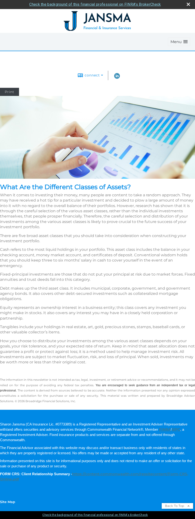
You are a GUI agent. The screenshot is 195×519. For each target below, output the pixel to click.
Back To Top (175, 506)
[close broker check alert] (188, 4)
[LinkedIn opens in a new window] (117, 77)
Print (9, 92)
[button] (179, 42)
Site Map (7, 502)
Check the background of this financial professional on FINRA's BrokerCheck (95, 4)
